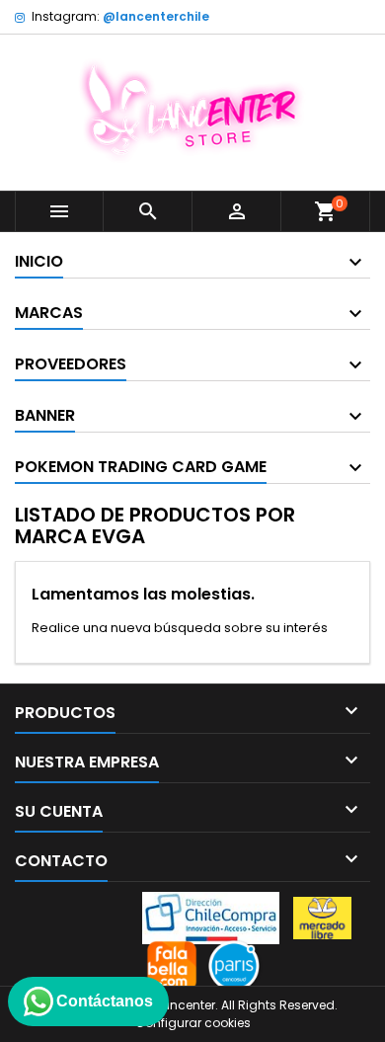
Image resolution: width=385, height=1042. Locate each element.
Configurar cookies (193, 1022)
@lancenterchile (156, 16)
